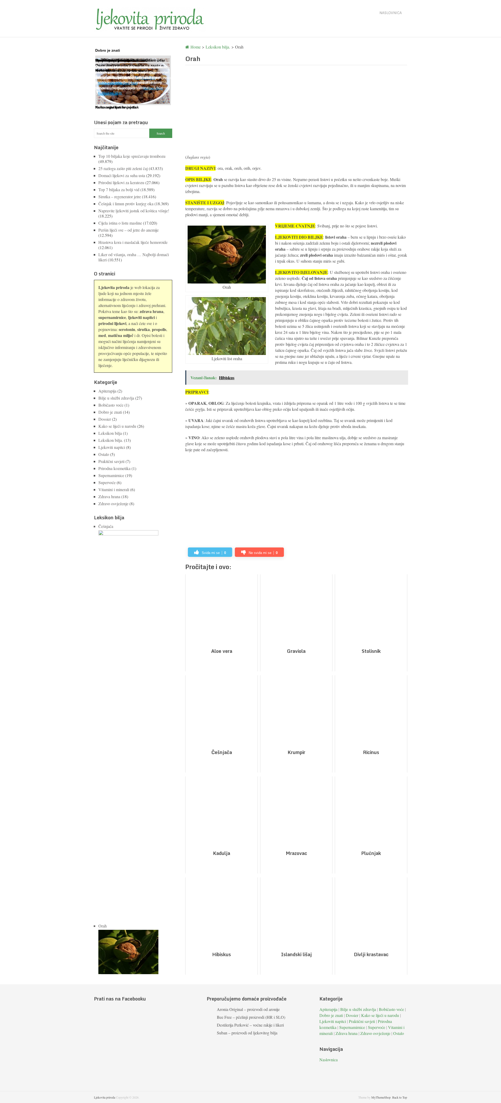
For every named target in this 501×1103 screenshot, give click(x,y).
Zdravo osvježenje (113, 503)
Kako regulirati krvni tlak (117, 107)
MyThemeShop (381, 1097)
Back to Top (399, 1097)
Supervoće (107, 482)
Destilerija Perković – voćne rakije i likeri (250, 1025)
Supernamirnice (111, 475)
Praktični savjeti (111, 461)
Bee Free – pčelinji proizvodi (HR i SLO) (251, 1017)
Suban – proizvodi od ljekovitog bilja (247, 1032)
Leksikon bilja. (110, 440)
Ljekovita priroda (104, 1097)
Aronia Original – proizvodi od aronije (248, 1009)
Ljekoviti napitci (111, 447)
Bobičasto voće (110, 405)
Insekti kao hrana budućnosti (121, 60)
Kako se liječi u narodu (117, 426)
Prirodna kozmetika (114, 468)
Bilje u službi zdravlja (116, 398)
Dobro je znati (110, 412)
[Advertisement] (296, 112)
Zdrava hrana (109, 496)
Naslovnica (390, 12)
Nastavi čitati (112, 93)
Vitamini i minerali (113, 489)
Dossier (104, 419)
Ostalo (103, 454)
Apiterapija (107, 391)
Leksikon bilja (110, 433)
